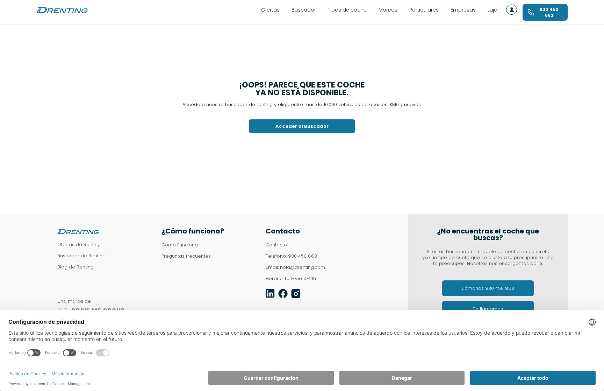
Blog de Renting (75, 267)
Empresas (463, 9)
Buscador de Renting (81, 255)
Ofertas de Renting (79, 244)
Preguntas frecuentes (186, 256)
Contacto (276, 245)
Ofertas (270, 9)
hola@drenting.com (302, 267)
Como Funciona (179, 245)
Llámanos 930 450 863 (488, 288)
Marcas (388, 9)
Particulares (424, 9)
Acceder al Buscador (302, 126)
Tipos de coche (347, 9)
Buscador (304, 9)
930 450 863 (302, 256)
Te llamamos (488, 309)
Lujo (492, 9)
